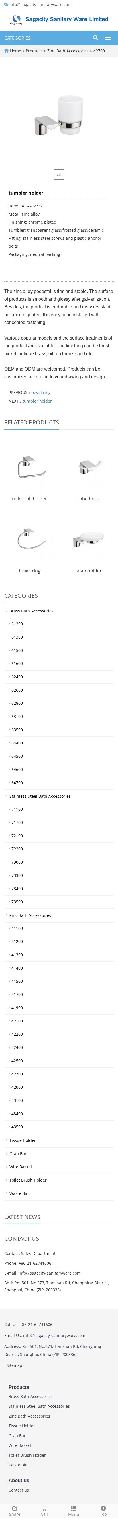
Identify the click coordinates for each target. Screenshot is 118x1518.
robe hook (88, 499)
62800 (17, 703)
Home (15, 51)
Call (44, 1514)
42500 (17, 1060)
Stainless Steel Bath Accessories (40, 796)
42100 (17, 1021)
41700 (17, 994)
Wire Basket (20, 1167)
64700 (17, 782)
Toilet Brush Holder (28, 1180)
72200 (17, 849)
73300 (17, 875)
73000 (17, 862)
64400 (17, 743)
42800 (17, 1087)
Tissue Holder (22, 1140)
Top (103, 1514)
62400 (17, 676)
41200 (17, 941)
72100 (17, 835)
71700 (17, 822)
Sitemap (14, 1365)
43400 (17, 1113)
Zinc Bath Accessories (68, 51)
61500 (17, 650)
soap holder (89, 570)
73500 (17, 901)
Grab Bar (18, 1153)
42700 (98, 51)
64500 (17, 756)
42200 (17, 1034)
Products (35, 51)
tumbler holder (37, 401)
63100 (17, 716)
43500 (17, 1127)
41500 (17, 981)
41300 (17, 954)
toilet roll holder (29, 499)
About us (19, 1480)
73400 (17, 888)
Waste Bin (19, 1193)
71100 (17, 809)
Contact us (19, 1490)
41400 (17, 968)
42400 (17, 1047)
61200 (17, 623)
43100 (17, 1100)
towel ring (41, 392)
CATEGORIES (17, 38)
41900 (17, 1007)
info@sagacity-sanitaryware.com (40, 4)
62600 (17, 690)
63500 (17, 729)
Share (14, 1514)
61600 (17, 663)
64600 (17, 769)
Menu (73, 1514)
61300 (17, 637)
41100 (17, 928)
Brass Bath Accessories (31, 611)
